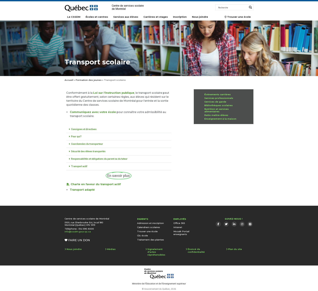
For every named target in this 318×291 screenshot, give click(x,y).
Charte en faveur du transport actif (96, 184)
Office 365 (179, 223)
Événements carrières (217, 94)
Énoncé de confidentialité (196, 250)
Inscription (180, 16)
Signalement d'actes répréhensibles (156, 252)
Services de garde (215, 102)
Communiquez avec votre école (93, 112)
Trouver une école (238, 16)
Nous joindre (200, 16)
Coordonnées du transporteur (87, 144)
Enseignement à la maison (220, 119)
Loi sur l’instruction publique (113, 92)
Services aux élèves (125, 16)
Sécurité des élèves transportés (88, 151)
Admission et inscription (150, 223)
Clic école (142, 235)
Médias (111, 249)
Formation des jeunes (89, 80)
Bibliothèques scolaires (218, 105)
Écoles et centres (97, 16)
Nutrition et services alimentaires (216, 110)
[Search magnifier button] (250, 7)
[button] (118, 129)
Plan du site (235, 249)
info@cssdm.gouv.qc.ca (78, 231)
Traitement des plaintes (150, 239)
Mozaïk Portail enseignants (181, 233)
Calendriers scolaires (148, 227)
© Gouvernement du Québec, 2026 (159, 289)
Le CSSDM (73, 16)
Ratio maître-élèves (216, 115)
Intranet (177, 227)
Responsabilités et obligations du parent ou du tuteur (99, 159)
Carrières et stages (155, 16)
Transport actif (79, 166)
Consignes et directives (84, 129)
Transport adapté (82, 189)
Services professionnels (218, 98)
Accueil (69, 80)
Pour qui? (76, 136)
